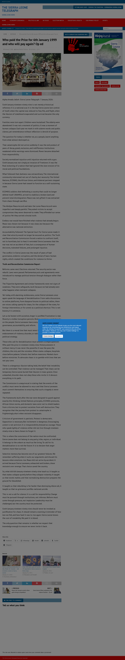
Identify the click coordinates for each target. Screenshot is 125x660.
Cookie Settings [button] (48, 336)
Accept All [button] (59, 336)
